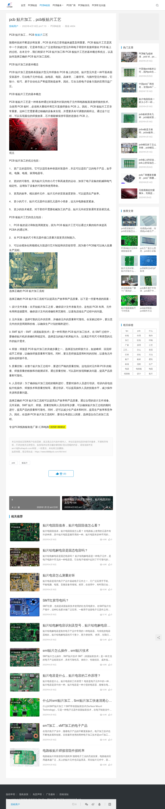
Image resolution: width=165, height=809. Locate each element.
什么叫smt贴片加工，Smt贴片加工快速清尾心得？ (76, 700)
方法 (151, 354)
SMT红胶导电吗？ (56, 600)
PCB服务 (57, 5)
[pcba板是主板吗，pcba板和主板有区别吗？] (129, 129)
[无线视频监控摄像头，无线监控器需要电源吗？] (129, 190)
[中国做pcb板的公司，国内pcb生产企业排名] (129, 69)
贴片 (151, 373)
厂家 (127, 345)
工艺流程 (127, 349)
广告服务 (50, 794)
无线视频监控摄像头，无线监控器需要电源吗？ (147, 193)
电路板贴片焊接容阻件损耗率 (64, 750)
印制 (151, 340)
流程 (139, 364)
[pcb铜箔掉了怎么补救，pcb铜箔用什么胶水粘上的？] (129, 144)
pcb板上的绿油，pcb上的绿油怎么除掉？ (147, 162)
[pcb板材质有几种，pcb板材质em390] (129, 114)
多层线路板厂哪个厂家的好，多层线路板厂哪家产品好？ (128, 289)
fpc (127, 330)
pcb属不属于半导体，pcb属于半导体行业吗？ (148, 289)
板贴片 (39, 34)
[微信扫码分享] (86, 804)
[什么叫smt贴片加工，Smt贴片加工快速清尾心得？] (24, 707)
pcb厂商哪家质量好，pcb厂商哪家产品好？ (147, 178)
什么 (151, 330)
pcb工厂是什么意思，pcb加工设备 (148, 249)
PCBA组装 (45, 5)
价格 (127, 335)
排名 (139, 354)
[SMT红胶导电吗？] (24, 607)
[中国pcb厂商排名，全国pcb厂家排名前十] (129, 84)
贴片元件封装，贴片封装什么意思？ (128, 269)
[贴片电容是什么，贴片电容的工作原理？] (24, 682)
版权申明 (10, 794)
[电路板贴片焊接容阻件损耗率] (24, 757)
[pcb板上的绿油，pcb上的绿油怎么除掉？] (129, 160)
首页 (23, 5)
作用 (139, 335)
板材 (139, 359)
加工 (127, 340)
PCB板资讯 (83, 5)
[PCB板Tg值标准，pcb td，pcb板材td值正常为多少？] (129, 53)
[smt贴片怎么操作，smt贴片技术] (24, 657)
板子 (127, 359)
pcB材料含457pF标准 (148, 269)
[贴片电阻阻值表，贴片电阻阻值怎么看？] (24, 532)
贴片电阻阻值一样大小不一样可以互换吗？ (147, 102)
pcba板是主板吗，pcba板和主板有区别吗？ (147, 132)
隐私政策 (23, 794)
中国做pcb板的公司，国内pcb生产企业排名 (147, 71)
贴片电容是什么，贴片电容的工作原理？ (72, 675)
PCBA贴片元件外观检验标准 (129, 249)
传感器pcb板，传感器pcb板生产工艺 (148, 229)
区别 (139, 340)
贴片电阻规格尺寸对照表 (128, 309)
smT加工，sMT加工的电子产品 (65, 725)
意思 (151, 349)
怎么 (139, 349)
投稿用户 (13, 26)
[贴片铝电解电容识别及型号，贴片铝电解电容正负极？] (24, 632)
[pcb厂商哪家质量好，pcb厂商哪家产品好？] (129, 175)
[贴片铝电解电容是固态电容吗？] (24, 557)
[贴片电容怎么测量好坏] (24, 582)
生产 (151, 364)
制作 (151, 335)
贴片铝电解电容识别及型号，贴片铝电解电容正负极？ (76, 625)
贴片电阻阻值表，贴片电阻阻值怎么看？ (72, 525)
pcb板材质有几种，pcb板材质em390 (146, 117)
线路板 (127, 373)
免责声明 (37, 794)
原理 (139, 345)
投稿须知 (63, 794)
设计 (139, 373)
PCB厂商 (71, 5)
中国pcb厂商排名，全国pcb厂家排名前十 (147, 87)
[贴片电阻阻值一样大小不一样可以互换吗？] (129, 99)
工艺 (151, 345)
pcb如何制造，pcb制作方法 (147, 309)
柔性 (151, 359)
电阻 (151, 368)
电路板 (139, 368)
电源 (127, 368)
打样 (127, 354)
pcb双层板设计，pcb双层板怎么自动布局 (129, 229)
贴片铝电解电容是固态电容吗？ (65, 550)
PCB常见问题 (99, 5)
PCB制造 (32, 5)
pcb (13, 462)
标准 (127, 364)
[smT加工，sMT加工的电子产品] (24, 732)
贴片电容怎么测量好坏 (59, 575)
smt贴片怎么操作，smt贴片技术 (66, 650)
